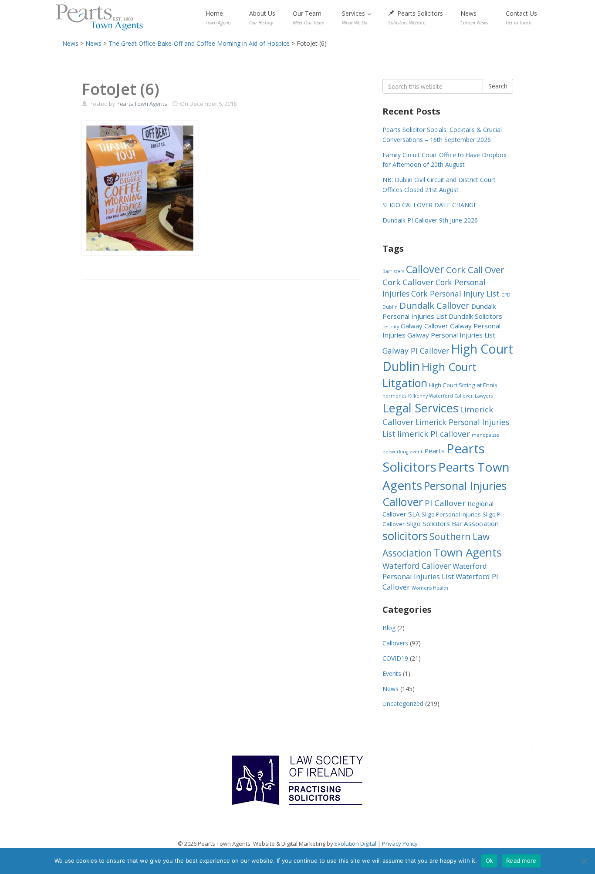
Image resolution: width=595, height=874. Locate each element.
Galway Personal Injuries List (451, 335)
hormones (394, 396)
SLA (414, 514)
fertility (390, 327)
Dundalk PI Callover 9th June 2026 (430, 220)
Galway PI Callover (415, 350)
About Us (262, 17)
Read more (521, 860)
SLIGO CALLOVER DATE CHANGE (429, 205)
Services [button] (354, 17)
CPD (505, 295)
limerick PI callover (433, 433)
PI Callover (445, 502)
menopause (485, 435)
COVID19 (395, 658)
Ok (490, 860)
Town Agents (467, 552)
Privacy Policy (400, 843)
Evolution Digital (355, 843)
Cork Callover (408, 282)
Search (497, 86)
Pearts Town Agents (99, 17)
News (474, 17)
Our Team (309, 17)
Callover (425, 269)
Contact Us (521, 17)
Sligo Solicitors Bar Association (452, 523)
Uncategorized (402, 703)
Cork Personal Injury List (455, 293)
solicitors (405, 535)
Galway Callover (424, 325)
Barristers (393, 271)
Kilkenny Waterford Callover (440, 396)
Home (219, 17)
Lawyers (484, 396)
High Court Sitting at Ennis (463, 385)
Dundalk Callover (434, 305)
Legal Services (420, 408)
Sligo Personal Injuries (451, 514)
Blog (389, 628)
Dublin (390, 307)
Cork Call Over (475, 269)
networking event (402, 452)
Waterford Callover (416, 565)
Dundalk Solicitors (475, 316)
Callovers (395, 643)
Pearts (434, 450)
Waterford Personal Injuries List (434, 571)
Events (391, 673)
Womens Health (430, 588)
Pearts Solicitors (415, 17)
